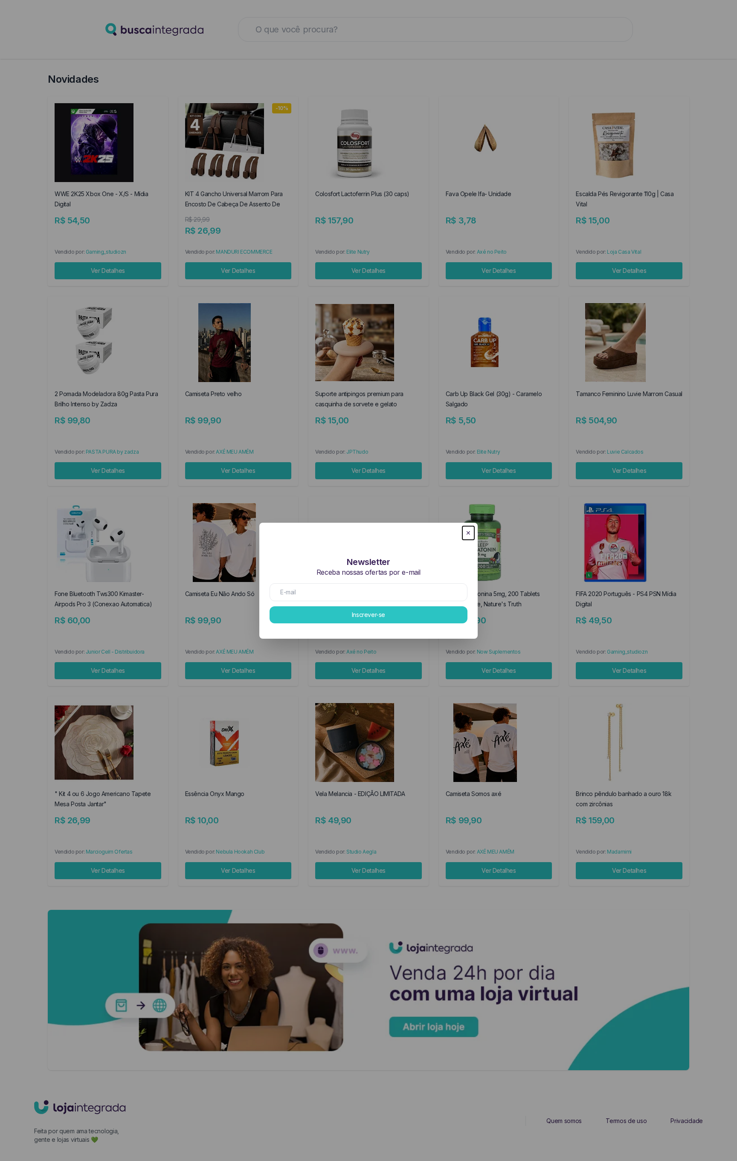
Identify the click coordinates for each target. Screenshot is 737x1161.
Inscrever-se (368, 614)
